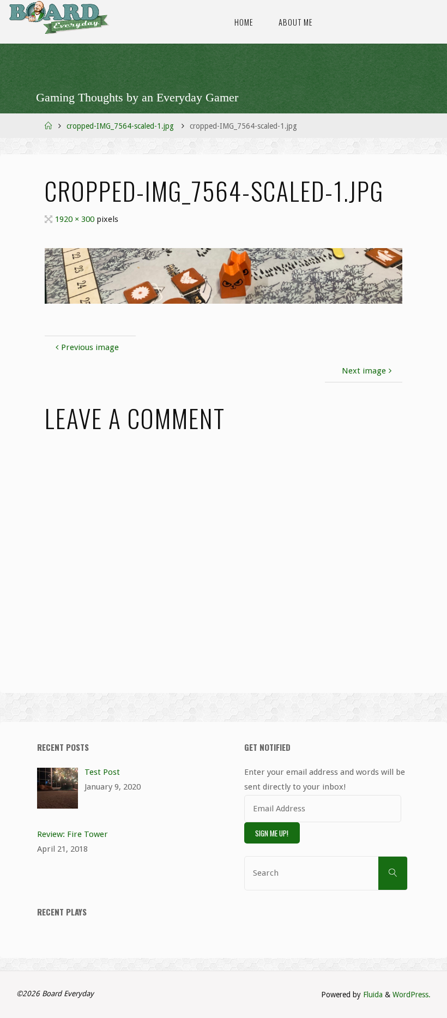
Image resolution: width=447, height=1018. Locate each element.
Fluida (372, 994)
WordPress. (411, 994)
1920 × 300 (75, 219)
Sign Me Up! (271, 833)
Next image (364, 371)
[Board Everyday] (59, 17)
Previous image (90, 347)
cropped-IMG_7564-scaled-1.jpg (120, 126)
